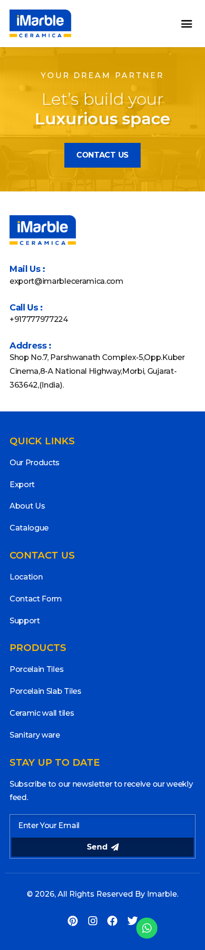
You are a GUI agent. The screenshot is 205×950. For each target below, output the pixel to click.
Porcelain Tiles (36, 669)
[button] (187, 24)
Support (25, 620)
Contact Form (36, 598)
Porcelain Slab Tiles (46, 691)
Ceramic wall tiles (42, 713)
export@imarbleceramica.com (66, 281)
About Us (27, 505)
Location (26, 576)
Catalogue (29, 527)
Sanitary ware (35, 735)
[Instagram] (92, 921)
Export (22, 484)
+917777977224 (39, 319)
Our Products (35, 462)
